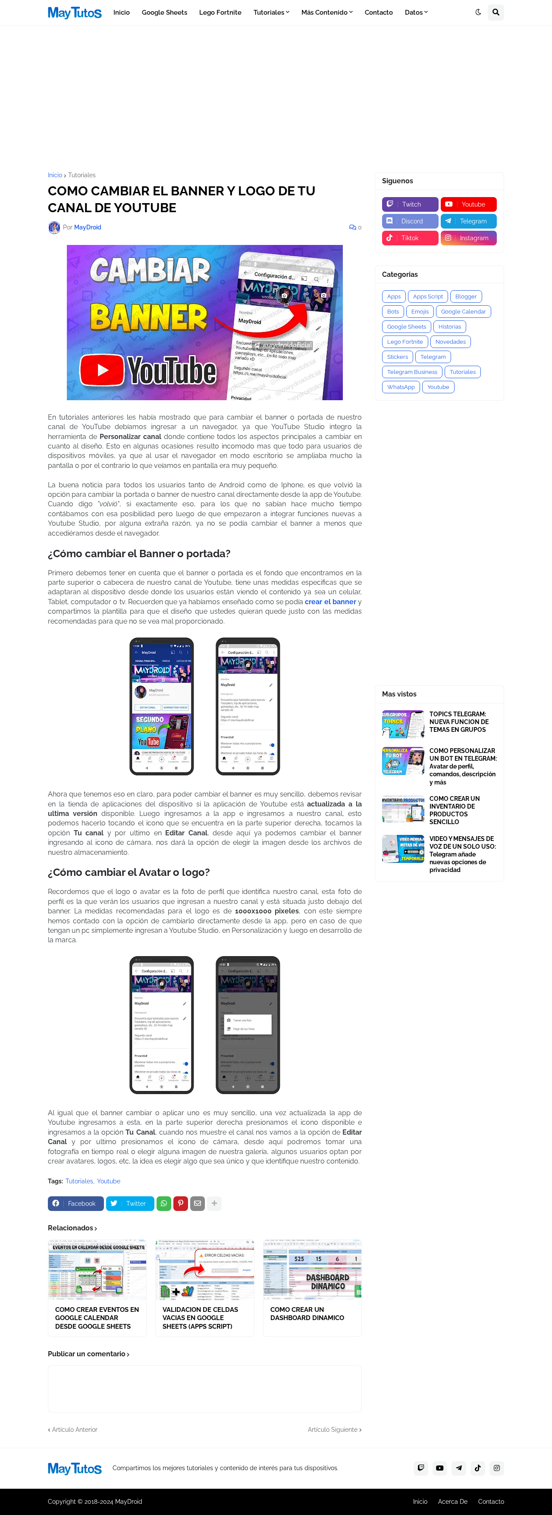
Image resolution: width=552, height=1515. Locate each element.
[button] (478, 12)
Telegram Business (412, 372)
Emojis (420, 311)
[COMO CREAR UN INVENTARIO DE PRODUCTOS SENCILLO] (403, 809)
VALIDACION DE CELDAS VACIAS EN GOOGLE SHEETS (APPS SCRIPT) (200, 1318)
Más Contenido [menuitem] (324, 12)
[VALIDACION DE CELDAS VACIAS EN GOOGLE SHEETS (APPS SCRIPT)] (205, 1270)
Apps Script (428, 296)
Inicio (55, 175)
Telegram (433, 357)
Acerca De (452, 1501)
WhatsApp (401, 387)
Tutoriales (82, 175)
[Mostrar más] (214, 1203)
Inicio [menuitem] (121, 12)
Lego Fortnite (405, 342)
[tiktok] (477, 1468)
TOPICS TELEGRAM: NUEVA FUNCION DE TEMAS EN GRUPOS (459, 722)
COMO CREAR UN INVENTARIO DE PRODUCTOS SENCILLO (455, 810)
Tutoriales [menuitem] (269, 12)
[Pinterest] (180, 1203)
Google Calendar (463, 311)
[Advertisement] (276, 98)
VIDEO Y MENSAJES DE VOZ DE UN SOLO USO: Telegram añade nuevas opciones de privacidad (463, 854)
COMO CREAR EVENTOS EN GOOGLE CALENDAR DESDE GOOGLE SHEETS (97, 1318)
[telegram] (459, 1468)
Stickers (397, 357)
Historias (450, 326)
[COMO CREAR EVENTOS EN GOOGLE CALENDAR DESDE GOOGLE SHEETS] (97, 1270)
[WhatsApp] (164, 1203)
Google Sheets (406, 326)
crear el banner (330, 602)
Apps (394, 296)
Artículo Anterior (74, 1429)
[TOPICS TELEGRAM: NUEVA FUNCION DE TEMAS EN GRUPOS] (403, 724)
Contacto (491, 1501)
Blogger (466, 296)
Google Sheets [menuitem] (164, 12)
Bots (393, 311)
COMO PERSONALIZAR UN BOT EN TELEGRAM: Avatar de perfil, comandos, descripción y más (463, 766)
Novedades (451, 342)
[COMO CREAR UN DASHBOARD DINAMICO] (312, 1270)
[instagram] (496, 1468)
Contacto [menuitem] (379, 12)
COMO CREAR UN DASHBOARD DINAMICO (307, 1314)
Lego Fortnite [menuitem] (220, 12)
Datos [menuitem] (414, 12)
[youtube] (440, 1468)
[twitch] (421, 1468)
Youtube (108, 1181)
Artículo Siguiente (333, 1429)
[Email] (197, 1203)
